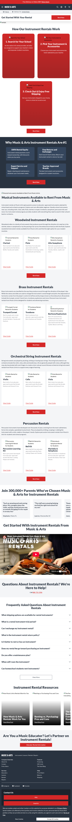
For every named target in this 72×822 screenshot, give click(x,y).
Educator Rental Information (36, 745)
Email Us (36, 803)
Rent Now (61, 17)
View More (36, 677)
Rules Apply (45, 2)
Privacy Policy (62, 808)
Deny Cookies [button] (19, 819)
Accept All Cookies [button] (52, 819)
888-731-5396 (37, 592)
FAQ (36, 797)
